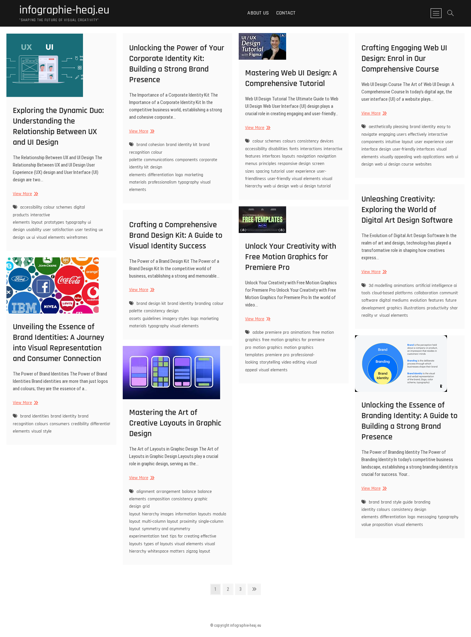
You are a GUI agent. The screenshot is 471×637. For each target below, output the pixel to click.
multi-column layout (160, 521)
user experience (300, 171)
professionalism (162, 182)
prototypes (54, 222)
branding (203, 303)
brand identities (34, 416)
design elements (145, 170)
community (450, 293)
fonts (294, 149)
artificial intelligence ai (436, 285)
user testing (86, 230)
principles (267, 164)
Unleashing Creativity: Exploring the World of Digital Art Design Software (407, 210)
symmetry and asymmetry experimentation (159, 532)
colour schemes (58, 207)
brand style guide (397, 502)
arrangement (168, 492)
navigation (306, 156)
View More (25, 194)
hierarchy (150, 514)
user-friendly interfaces (413, 149)
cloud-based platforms (392, 293)
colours (289, 141)
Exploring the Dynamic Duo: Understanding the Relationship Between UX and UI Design (58, 126)
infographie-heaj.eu (64, 10)
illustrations (414, 308)
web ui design (276, 186)
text (164, 536)
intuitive (392, 142)
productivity (437, 308)
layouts (288, 156)
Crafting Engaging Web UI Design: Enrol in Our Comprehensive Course (404, 58)
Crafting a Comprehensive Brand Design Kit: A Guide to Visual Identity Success (175, 235)
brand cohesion (150, 145)
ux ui (30, 237)
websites (423, 164)
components (186, 160)
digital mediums (394, 300)
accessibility (31, 207)
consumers (60, 424)
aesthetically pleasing (388, 127)
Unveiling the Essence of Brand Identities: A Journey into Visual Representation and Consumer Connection (58, 343)
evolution (418, 300)
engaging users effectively (402, 134)
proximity (188, 521)
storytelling (270, 362)
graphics (394, 308)
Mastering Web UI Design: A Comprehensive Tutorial (291, 78)
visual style (41, 431)
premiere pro (277, 355)
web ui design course (394, 164)
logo (179, 175)
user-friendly (279, 179)
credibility (80, 424)
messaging (426, 517)
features (436, 300)
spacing (262, 171)
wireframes (77, 237)
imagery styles (175, 319)
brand (374, 502)
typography (76, 222)
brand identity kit (181, 145)
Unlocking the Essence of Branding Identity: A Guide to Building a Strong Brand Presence (409, 421)
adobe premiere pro (270, 332)
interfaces (271, 156)
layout (37, 222)
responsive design (294, 164)
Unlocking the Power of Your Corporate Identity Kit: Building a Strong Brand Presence (176, 64)
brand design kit (151, 303)
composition (159, 499)
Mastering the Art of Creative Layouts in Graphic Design (175, 423)
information (185, 514)
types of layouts (158, 544)
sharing (456, 308)
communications (159, 160)
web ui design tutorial (311, 186)
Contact (285, 13)
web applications (429, 157)
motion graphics (267, 347)
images (167, 514)
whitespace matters (166, 551)
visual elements (51, 237)
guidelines (152, 319)
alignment (145, 492)
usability (33, 230)
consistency (307, 141)
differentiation (161, 175)
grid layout (139, 510)
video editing (293, 362)
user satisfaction (58, 230)
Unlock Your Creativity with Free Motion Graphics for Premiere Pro (290, 257)
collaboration (426, 293)
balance (189, 492)
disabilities (278, 149)
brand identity (422, 127)
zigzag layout (198, 551)
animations (404, 285)
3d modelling (380, 285)
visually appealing (396, 157)
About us (258, 13)
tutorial (278, 171)
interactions (311, 149)
